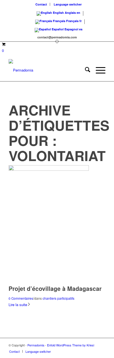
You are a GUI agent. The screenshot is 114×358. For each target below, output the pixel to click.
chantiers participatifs (58, 298)
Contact (41, 4)
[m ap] (49, 169)
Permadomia (35, 345)
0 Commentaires (21, 298)
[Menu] (97, 70)
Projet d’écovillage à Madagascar (55, 288)
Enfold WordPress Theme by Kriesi (70, 345)
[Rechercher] (84, 70)
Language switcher (68, 4)
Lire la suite (18, 304)
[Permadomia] (47, 70)
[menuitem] (41, 4)
